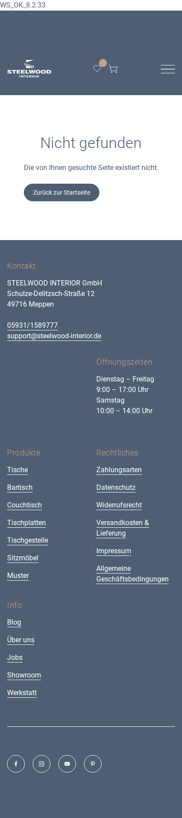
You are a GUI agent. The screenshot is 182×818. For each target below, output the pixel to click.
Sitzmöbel (22, 558)
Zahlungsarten (119, 470)
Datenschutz (116, 487)
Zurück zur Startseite (61, 192)
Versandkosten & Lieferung (122, 527)
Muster (18, 575)
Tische (17, 470)
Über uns (20, 640)
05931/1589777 (32, 325)
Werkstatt (22, 692)
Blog (14, 622)
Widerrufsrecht (119, 505)
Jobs (15, 657)
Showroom (24, 675)
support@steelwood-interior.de (54, 336)
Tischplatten (26, 522)
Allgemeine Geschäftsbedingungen (132, 573)
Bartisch (20, 487)
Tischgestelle (27, 540)
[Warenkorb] (113, 69)
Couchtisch (24, 505)
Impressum (113, 551)
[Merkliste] (97, 69)
